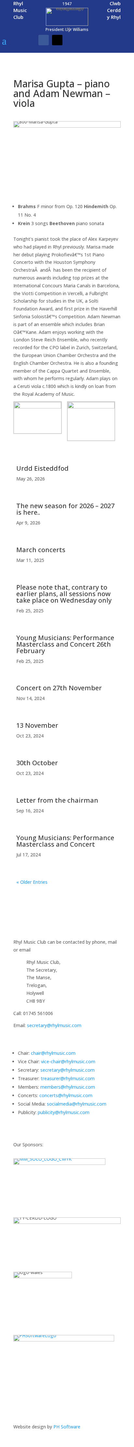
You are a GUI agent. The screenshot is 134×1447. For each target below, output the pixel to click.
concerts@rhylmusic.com (65, 1095)
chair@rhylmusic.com (53, 1053)
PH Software (66, 1427)
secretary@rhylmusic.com (54, 1025)
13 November (37, 725)
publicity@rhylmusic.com (63, 1112)
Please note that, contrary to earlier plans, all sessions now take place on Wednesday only (64, 594)
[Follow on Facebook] (43, 40)
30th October (37, 762)
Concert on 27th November (59, 687)
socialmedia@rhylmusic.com (76, 1104)
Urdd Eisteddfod (42, 468)
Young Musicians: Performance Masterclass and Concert (65, 841)
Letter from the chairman (57, 800)
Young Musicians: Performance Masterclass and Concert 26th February (65, 644)
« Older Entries (31, 882)
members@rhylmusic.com (67, 1087)
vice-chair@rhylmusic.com (68, 1061)
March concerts (40, 549)
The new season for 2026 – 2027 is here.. (65, 509)
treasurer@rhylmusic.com (68, 1078)
